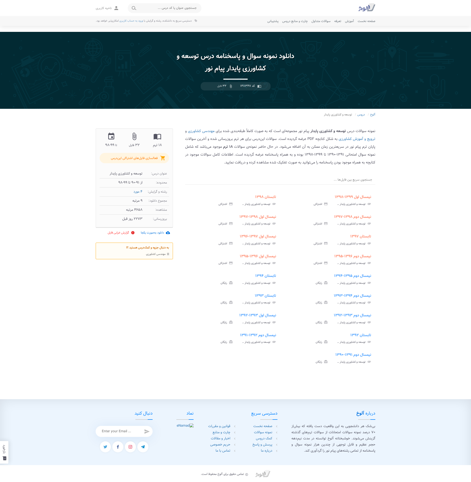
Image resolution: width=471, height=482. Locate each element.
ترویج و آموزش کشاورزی (357, 139)
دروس (361, 114)
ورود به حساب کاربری (131, 21)
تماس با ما (223, 451)
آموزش (349, 21)
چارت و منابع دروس (295, 21)
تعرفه (337, 21)
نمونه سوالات (263, 432)
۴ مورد (138, 192)
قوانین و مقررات (219, 426)
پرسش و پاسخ (262, 444)
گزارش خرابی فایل (121, 232)
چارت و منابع (221, 432)
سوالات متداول (320, 21)
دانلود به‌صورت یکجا (155, 232)
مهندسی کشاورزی (158, 254)
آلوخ (372, 114)
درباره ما (266, 451)
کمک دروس (264, 438)
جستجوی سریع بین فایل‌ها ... (353, 179)
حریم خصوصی (220, 444)
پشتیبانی (273, 21)
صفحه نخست (366, 21)
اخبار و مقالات (220, 438)
